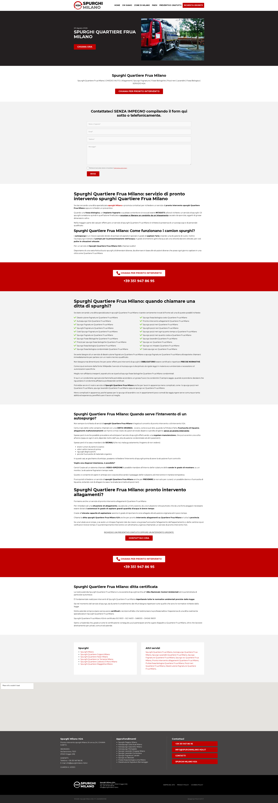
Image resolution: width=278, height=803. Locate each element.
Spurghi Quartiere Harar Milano (94, 657)
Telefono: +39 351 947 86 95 (71, 761)
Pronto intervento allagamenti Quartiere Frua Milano (175, 660)
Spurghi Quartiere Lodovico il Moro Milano (98, 662)
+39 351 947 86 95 (184, 744)
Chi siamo (127, 5)
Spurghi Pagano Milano (127, 742)
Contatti (180, 756)
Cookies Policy (197, 785)
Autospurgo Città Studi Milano (130, 744)
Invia (93, 174)
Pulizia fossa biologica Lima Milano (132, 760)
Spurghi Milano (87, 652)
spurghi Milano (115, 205)
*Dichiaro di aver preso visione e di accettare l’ (108, 168)
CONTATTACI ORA (139, 538)
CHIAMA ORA (84, 46)
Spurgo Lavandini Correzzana (130, 753)
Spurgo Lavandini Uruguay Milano (131, 751)
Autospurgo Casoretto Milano (130, 747)
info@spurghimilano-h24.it (190, 750)
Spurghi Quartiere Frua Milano (159, 652)
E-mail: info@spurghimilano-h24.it (73, 763)
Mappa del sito (169, 785)
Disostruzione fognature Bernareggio (133, 762)
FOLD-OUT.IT (199, 799)
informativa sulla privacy (120, 168)
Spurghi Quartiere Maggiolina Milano (96, 664)
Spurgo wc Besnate (126, 758)
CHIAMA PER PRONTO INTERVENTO (139, 91)
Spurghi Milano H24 (186, 761)
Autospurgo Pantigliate (127, 749)
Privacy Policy (183, 785)
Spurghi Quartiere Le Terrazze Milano (96, 659)
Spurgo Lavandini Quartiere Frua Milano (169, 655)
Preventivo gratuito (170, 5)
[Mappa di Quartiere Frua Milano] (139, 706)
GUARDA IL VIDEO (67, 767)
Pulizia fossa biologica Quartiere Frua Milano (165, 663)
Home (117, 5)
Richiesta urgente (193, 5)
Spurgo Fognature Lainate (128, 755)
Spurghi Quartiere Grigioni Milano (95, 654)
